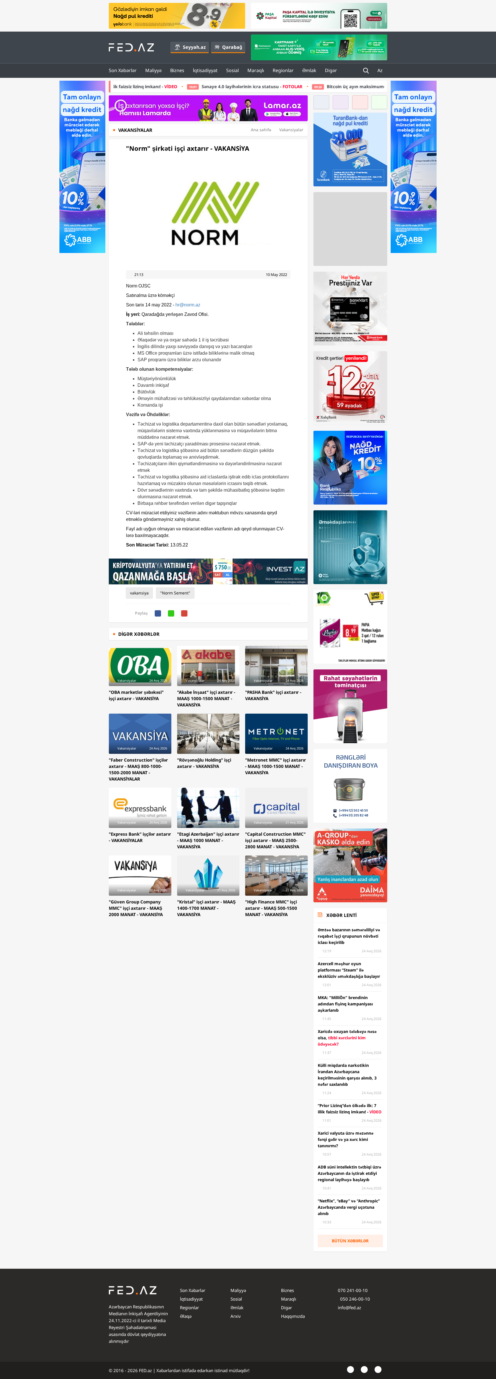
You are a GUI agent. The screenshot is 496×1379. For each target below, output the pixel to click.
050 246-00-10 (354, 1299)
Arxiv (235, 1316)
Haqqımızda (293, 1316)
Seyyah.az (194, 47)
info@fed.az (349, 1307)
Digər (331, 70)
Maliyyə (153, 70)
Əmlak (309, 70)
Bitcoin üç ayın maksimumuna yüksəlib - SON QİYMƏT (313, 86)
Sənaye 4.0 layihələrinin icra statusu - (180, 86)
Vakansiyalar (291, 129)
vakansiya (139, 593)
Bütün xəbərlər (350, 1240)
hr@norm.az (187, 304)
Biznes (177, 70)
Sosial (232, 70)
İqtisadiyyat (205, 70)
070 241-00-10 (353, 1290)
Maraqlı (255, 70)
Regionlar (283, 70)
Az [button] (380, 70)
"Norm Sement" (175, 593)
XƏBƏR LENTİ (341, 915)
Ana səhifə (261, 129)
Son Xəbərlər (123, 70)
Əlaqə (185, 1316)
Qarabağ (232, 47)
